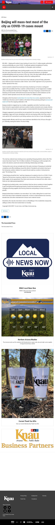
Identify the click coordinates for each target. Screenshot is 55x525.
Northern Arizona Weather (27, 340)
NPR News (3, 17)
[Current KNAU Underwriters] (27, 438)
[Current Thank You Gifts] (27, 383)
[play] (4, 7)
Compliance (34, 499)
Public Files (22, 499)
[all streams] (53, 7)
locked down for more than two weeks (28, 98)
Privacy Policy (23, 495)
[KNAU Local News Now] (27, 259)
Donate (49, 2)
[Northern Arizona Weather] (27, 317)
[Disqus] (27, 471)
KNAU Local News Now (27, 288)
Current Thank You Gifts (27, 421)
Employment (34, 495)
